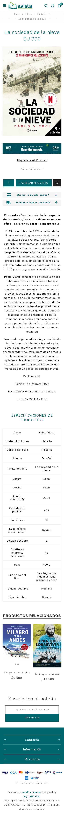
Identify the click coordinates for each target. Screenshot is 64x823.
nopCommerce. (31, 792)
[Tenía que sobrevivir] (47, 646)
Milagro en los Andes (16, 672)
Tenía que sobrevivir (47, 674)
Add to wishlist (57, 182)
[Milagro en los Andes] (17, 645)
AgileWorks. (32, 796)
